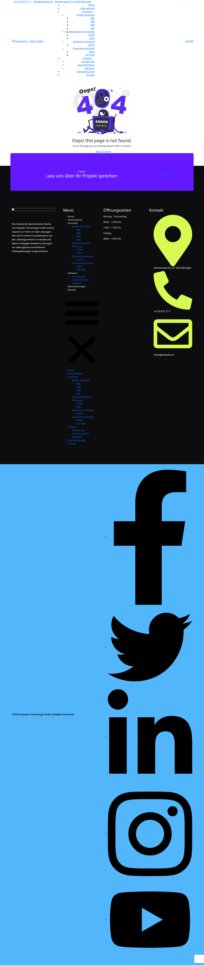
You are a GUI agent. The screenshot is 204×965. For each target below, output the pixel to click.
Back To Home (103, 151)
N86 (92, 21)
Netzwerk (90, 68)
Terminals (87, 11)
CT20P (91, 35)
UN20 (92, 51)
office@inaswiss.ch (43, 1)
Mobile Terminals (86, 15)
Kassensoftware (86, 65)
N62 (92, 18)
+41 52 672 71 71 (22, 1)
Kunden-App (88, 61)
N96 (92, 25)
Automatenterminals (84, 48)
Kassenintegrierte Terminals (80, 31)
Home (91, 5)
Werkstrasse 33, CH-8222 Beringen (73, 1)
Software (88, 58)
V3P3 (92, 38)
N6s (93, 28)
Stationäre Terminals (84, 41)
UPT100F (90, 55)
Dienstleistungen (86, 71)
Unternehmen (87, 8)
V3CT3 (91, 45)
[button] (82, 331)
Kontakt (90, 75)
